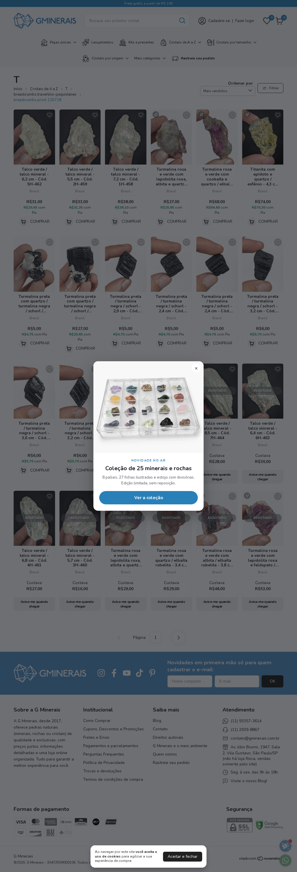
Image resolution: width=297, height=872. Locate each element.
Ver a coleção (148, 498)
